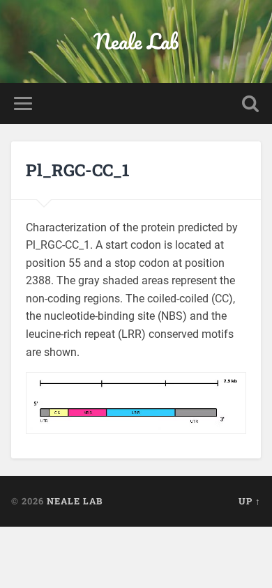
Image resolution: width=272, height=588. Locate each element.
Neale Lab (136, 41)
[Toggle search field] (250, 103)
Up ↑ (250, 500)
